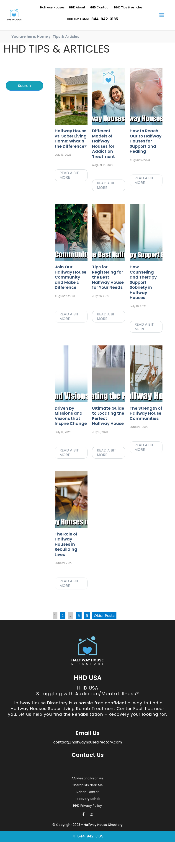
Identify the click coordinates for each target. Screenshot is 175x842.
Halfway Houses (52, 7)
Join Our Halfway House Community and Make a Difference (70, 277)
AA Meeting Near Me (87, 778)
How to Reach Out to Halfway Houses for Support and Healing (146, 141)
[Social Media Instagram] (91, 814)
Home (42, 36)
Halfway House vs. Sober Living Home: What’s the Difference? (71, 138)
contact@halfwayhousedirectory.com (87, 742)
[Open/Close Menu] (161, 15)
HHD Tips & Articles (128, 7)
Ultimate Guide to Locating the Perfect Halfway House (108, 415)
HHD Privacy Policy (87, 805)
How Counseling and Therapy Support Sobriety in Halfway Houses (143, 282)
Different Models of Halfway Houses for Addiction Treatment (103, 143)
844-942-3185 (104, 19)
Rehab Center (88, 792)
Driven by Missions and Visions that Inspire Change (71, 415)
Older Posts (104, 615)
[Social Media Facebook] (83, 814)
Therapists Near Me (87, 785)
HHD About (77, 7)
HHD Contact (100, 7)
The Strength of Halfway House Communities (146, 413)
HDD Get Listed (78, 19)
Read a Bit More (69, 175)
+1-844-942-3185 (87, 836)
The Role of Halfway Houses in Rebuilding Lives (66, 544)
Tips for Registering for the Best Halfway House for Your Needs (108, 277)
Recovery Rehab (87, 798)
